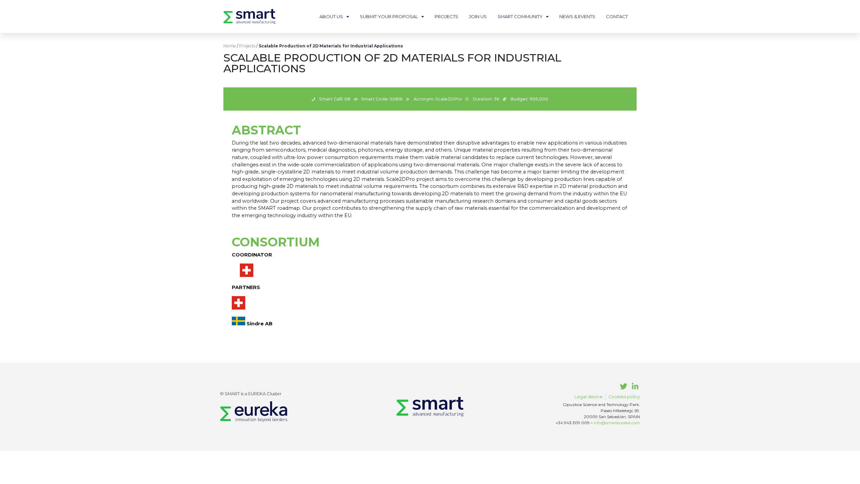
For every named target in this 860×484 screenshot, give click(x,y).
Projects (446, 16)
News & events (577, 16)
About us (331, 16)
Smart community (520, 16)
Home (229, 45)
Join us (478, 16)
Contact (617, 16)
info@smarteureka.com (617, 422)
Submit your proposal (389, 16)
